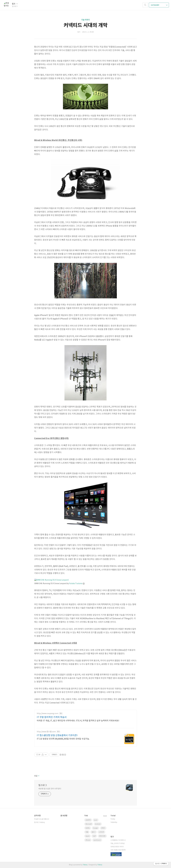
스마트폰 (101, 832)
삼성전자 (88, 820)
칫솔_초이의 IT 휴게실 (117, 843)
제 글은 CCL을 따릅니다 (41, 819)
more (105, 816)
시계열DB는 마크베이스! (118, 840)
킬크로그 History (39, 822)
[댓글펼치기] (38, 776)
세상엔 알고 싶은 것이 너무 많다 (49, 789)
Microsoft (89, 824)
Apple (87, 836)
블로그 (93, 832)
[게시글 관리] (45, 755)
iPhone (88, 840)
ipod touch (97, 840)
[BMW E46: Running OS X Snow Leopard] (51, 580)
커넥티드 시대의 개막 (86, 25)
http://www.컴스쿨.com (46, 732)
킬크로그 (42, 785)
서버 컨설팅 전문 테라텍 (118, 850)
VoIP (94, 836)
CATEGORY (155, 5)
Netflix (88, 828)
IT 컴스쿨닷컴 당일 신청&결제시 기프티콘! (57, 735)
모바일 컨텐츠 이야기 (117, 847)
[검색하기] (145, 5)
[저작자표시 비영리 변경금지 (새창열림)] (62, 755)
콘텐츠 (103, 828)
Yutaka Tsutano (75, 584)
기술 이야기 (85, 20)
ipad (95, 820)
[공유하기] (42, 755)
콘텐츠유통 (102, 836)
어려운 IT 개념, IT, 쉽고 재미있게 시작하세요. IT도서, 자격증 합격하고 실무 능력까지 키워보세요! (78, 721)
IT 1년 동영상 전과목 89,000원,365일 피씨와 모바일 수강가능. (63, 739)
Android (97, 824)
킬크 (14, 4)
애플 (87, 832)
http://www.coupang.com (47, 714)
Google (95, 828)
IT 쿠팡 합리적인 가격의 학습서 (52, 717)
